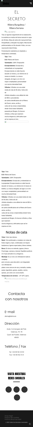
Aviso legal (9, 416)
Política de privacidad (13, 419)
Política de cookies (12, 417)
